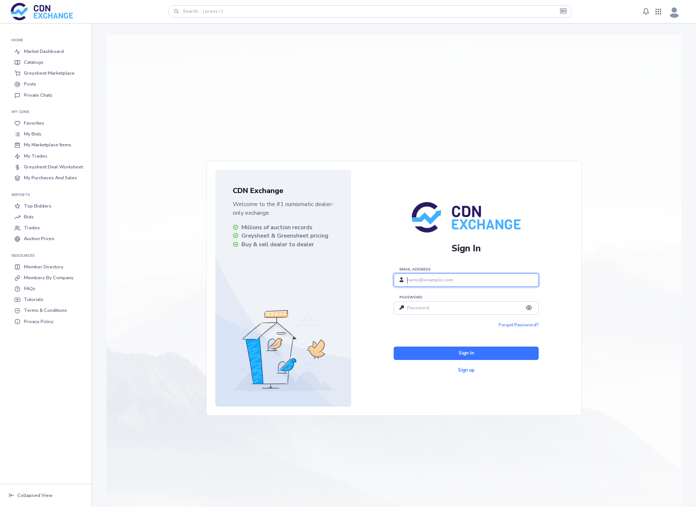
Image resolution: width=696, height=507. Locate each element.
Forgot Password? (519, 325)
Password (410, 297)
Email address (415, 269)
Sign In (466, 353)
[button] (45, 51)
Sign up (466, 370)
